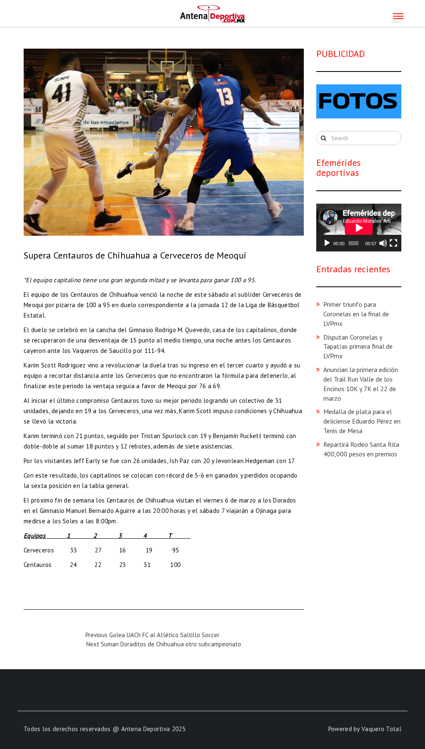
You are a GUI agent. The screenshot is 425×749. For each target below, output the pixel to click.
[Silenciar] (383, 243)
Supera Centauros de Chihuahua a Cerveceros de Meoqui (135, 255)
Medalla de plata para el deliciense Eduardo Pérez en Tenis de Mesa (362, 421)
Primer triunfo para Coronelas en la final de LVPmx (356, 314)
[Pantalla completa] (393, 243)
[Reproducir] (327, 243)
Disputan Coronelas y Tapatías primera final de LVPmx (358, 346)
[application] (358, 227)
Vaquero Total (381, 729)
